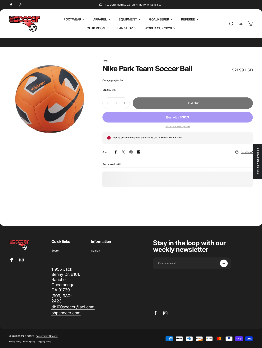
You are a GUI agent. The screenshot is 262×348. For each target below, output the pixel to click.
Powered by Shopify (47, 336)
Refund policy (29, 342)
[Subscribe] (224, 263)
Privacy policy (15, 342)
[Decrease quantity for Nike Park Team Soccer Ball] (107, 103)
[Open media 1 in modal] (49, 99)
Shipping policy (44, 342)
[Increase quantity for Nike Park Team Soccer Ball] (125, 103)
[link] (66, 298)
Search (55, 250)
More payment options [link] (178, 126)
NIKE (105, 60)
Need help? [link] (247, 152)
